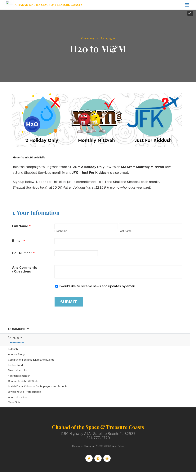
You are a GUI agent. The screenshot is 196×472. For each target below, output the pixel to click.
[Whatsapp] (98, 458)
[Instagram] (107, 458)
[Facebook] (89, 458)
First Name (61, 230)
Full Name (21, 226)
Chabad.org (89, 446)
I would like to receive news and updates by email (97, 286)
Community (88, 38)
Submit (68, 301)
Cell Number (23, 253)
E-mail (18, 240)
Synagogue (108, 38)
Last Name (125, 230)
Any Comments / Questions (24, 269)
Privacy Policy (117, 446)
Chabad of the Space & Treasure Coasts (48, 4)
